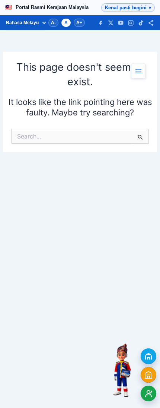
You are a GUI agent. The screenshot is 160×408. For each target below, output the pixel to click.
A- (53, 22)
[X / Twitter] (111, 23)
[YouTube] (121, 23)
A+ (79, 22)
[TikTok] (141, 23)
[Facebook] (100, 23)
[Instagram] (131, 23)
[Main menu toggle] (138, 71)
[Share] (151, 23)
